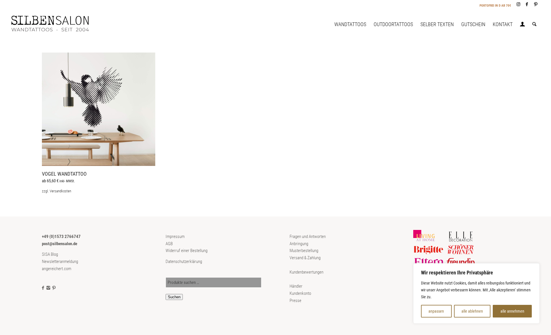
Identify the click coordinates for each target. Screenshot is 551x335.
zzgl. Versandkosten (56, 191)
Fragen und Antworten (308, 236)
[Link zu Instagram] (518, 4)
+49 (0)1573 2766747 (61, 236)
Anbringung (299, 243)
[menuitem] (350, 24)
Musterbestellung (304, 250)
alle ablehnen (472, 311)
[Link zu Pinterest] (535, 4)
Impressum (175, 236)
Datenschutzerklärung (184, 261)
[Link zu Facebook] (527, 4)
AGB (169, 243)
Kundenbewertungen (306, 272)
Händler (296, 286)
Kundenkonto (300, 293)
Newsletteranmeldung (60, 261)
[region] (476, 293)
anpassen (436, 311)
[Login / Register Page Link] (522, 25)
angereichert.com (56, 268)
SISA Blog (50, 254)
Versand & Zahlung (305, 257)
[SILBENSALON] (54, 24)
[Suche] (534, 24)
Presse (295, 300)
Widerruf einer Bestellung (186, 250)
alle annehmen (512, 311)
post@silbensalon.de (59, 243)
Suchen (174, 297)
